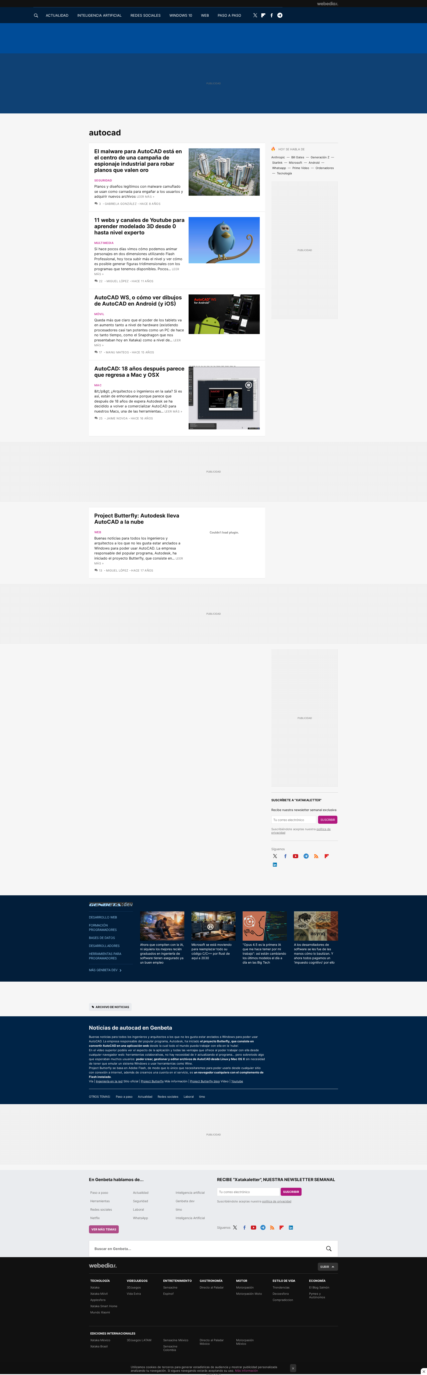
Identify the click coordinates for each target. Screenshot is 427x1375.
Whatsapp (279, 168)
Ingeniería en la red (109, 1081)
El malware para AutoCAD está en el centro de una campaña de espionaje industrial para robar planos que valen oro (138, 160)
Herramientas (100, 1201)
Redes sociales (168, 1096)
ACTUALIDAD (57, 15)
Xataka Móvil (99, 1293)
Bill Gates (297, 157)
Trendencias (281, 1287)
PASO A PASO (229, 15)
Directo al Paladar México (212, 1341)
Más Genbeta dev (103, 970)
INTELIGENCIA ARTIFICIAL (99, 15)
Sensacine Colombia (170, 1348)
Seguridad (103, 180)
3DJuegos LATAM (139, 1340)
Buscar (329, 1249)
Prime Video (300, 168)
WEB (205, 15)
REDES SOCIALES (146, 15)
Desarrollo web (103, 917)
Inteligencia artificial (190, 1192)
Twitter (255, 15)
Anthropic (278, 157)
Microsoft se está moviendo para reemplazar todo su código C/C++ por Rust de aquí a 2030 (211, 951)
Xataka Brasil (99, 1346)
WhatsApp (140, 1218)
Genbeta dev (111, 904)
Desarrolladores (104, 946)
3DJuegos (134, 1287)
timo (202, 1096)
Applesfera (97, 1300)
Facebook (271, 15)
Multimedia (104, 243)
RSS (316, 855)
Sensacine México (175, 1340)
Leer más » (145, 196)
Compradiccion (283, 1300)
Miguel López (118, 281)
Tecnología (284, 173)
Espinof (168, 1293)
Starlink (277, 162)
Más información (246, 1370)
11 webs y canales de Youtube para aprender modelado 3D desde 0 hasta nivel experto (139, 226)
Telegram (279, 15)
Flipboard (263, 15)
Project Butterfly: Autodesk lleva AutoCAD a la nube (136, 518)
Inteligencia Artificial (190, 1218)
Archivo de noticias (112, 1007)
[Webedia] (327, 3)
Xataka (94, 1287)
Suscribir (327, 819)
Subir (324, 1266)
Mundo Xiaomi (100, 1312)
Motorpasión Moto (249, 1293)
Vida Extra (134, 1293)
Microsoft (295, 162)
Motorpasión (245, 1287)
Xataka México (100, 1340)
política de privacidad (276, 1201)
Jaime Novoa (117, 418)
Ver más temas (103, 1229)
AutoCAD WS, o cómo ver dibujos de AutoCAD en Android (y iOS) (138, 300)
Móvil (99, 314)
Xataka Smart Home (103, 1306)
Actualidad (145, 1096)
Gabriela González (121, 203)
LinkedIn (274, 863)
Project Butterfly (152, 1081)
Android (314, 162)
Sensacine (170, 1287)
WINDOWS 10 (180, 15)
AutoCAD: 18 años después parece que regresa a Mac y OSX (139, 371)
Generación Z (320, 157)
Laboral (189, 1096)
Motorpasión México (245, 1341)
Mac (98, 385)
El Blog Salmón (319, 1287)
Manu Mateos (117, 352)
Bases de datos (102, 938)
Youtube (295, 855)
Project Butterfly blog (205, 1081)
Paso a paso (124, 1096)
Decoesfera (281, 1293)
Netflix (95, 1218)
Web (97, 532)
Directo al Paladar (212, 1287)
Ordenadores (325, 168)
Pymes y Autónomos (317, 1295)
